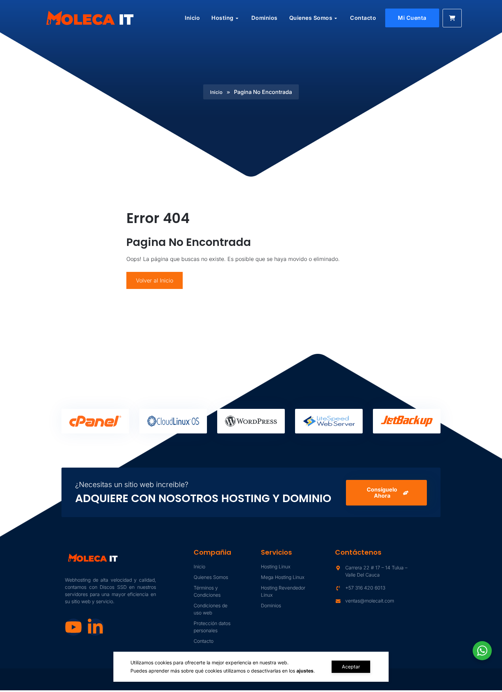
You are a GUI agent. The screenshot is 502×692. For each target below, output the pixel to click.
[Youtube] (73, 627)
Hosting (222, 17)
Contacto (363, 17)
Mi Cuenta (412, 17)
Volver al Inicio (154, 280)
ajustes (304, 671)
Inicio (192, 17)
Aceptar (351, 666)
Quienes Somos (311, 17)
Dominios (264, 17)
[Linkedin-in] (95, 627)
